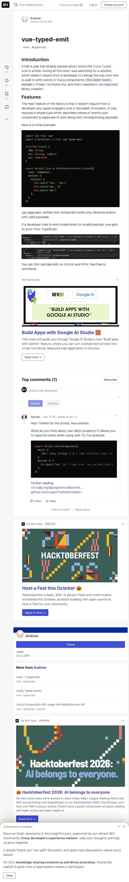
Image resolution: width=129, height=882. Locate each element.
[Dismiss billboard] (124, 826)
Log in (93, 4)
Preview (53, 403)
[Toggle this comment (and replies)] (25, 423)
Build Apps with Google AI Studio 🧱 (61, 332)
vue (26, 47)
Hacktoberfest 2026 (86, 802)
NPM (84, 264)
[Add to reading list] (6, 95)
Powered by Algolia (69, 5)
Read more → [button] (33, 357)
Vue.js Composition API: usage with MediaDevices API (50, 706)
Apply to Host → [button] (35, 612)
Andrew (35, 18)
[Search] (16, 5)
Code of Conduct (60, 509)
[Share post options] (6, 119)
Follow (71, 644)
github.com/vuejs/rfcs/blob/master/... (57, 492)
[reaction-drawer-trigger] (6, 69)
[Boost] (6, 107)
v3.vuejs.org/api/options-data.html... (57, 487)
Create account (114, 4)
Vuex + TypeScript (27, 679)
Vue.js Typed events (28, 693)
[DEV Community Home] (5, 4)
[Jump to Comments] (6, 82)
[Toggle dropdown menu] (117, 280)
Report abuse (82, 509)
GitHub (69, 264)
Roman (35, 417)
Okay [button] (9, 875)
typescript (39, 47)
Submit (35, 403)
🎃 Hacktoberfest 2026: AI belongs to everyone (63, 792)
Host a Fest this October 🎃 (52, 588)
